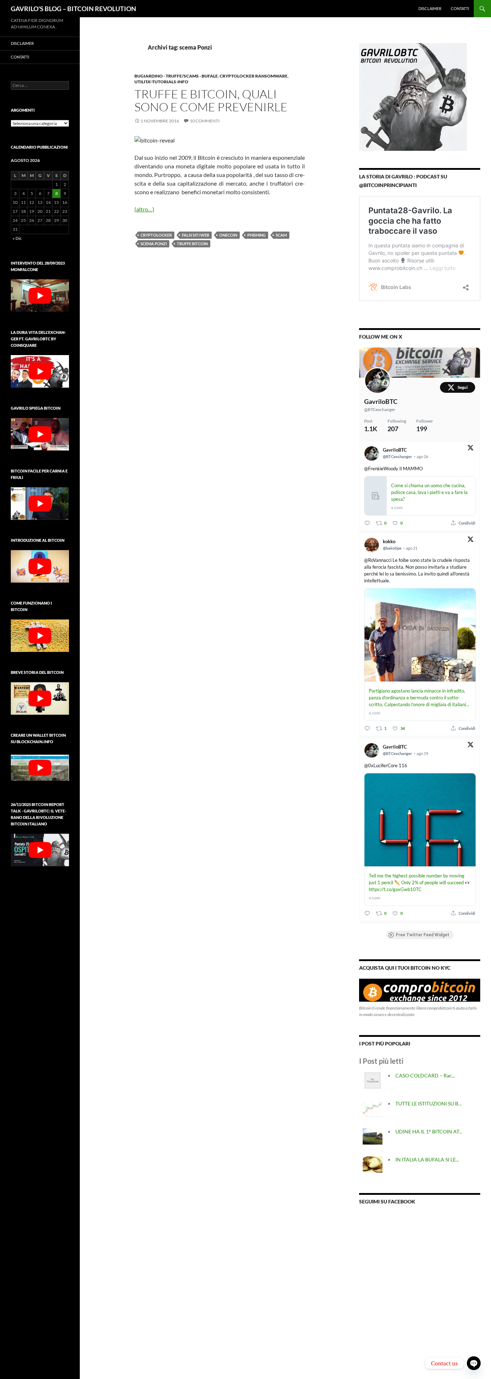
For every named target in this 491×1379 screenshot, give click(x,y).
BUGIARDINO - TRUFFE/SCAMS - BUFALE (176, 76)
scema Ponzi (154, 243)
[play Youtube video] (40, 295)
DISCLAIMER (429, 8)
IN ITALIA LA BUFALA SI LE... (427, 1159)
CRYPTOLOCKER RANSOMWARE (254, 76)
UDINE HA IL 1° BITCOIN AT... (428, 1131)
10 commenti (205, 121)
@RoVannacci (377, 560)
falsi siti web (195, 235)
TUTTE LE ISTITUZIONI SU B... (428, 1103)
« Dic (17, 238)
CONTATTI (460, 8)
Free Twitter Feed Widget (422, 934)
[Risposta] (367, 523)
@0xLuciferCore (381, 765)
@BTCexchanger (379, 409)
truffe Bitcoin (192, 243)
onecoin (228, 235)
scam (281, 235)
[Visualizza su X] (470, 449)
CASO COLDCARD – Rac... (425, 1075)
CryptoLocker (156, 235)
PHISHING (256, 235)
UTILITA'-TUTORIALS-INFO (161, 81)
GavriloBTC (381, 401)
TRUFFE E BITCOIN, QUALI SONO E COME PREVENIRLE (211, 100)
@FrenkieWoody (381, 468)
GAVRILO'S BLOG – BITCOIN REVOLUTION (73, 9)
